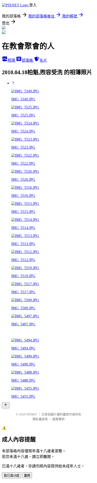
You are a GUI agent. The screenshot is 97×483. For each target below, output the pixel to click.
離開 (27, 475)
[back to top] (5, 405)
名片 (43, 60)
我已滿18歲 (11, 475)
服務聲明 (58, 419)
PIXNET (31, 414)
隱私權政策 (40, 419)
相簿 (12, 60)
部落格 (28, 60)
